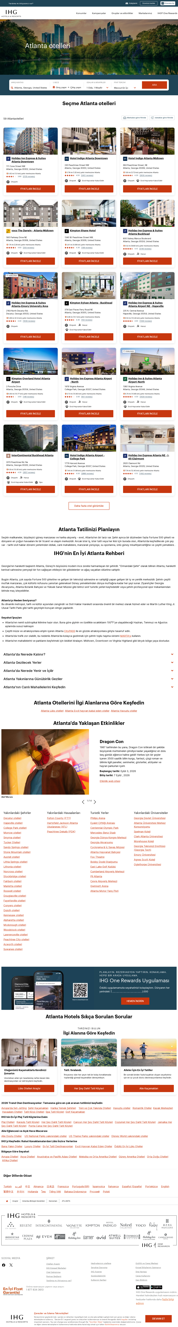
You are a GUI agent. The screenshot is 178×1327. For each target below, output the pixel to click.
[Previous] (84, 800)
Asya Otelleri (27, 1156)
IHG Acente (96, 1271)
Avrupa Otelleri (9, 1156)
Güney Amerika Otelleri (132, 1156)
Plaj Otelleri (7, 1122)
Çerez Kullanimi (143, 1275)
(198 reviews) (86, 248)
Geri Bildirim (141, 1279)
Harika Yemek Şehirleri (63, 1108)
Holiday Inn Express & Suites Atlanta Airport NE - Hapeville (146, 304)
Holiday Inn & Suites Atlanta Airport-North (145, 380)
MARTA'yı (125, 635)
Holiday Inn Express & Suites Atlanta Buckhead (145, 232)
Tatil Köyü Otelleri (34, 1111)
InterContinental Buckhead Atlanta (32, 455)
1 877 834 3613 (35, 1289)
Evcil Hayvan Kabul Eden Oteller (93, 1146)
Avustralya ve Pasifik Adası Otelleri (57, 1156)
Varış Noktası (17, 82)
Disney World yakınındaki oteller (129, 1136)
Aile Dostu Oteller (11, 1136)
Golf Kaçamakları (75, 1111)
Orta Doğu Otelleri (157, 1156)
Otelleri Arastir (53, 1263)
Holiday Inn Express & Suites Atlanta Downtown (29, 160)
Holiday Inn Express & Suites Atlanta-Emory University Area (30, 304)
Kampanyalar (99, 13)
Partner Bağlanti (53, 1276)
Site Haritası (141, 1271)
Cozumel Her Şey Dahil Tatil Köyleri (135, 1122)
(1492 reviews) (145, 473)
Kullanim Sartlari (98, 1279)
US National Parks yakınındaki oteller (45, 1136)
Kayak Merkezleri (163, 1108)
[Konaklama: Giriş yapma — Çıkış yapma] (67, 87)
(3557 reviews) (29, 472)
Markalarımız (145, 13)
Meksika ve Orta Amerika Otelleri (98, 1156)
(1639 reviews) (29, 321)
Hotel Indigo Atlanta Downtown (89, 158)
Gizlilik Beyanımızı (112, 1324)
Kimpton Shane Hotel (83, 230)
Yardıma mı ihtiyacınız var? (21, 3)
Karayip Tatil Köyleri (28, 1122)
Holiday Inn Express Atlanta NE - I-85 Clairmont (148, 457)
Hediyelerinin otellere (101, 1263)
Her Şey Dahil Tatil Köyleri (56, 1122)
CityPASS (69, 631)
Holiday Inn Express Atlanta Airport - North (91, 380)
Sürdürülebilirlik (98, 1275)
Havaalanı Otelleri (12, 1111)
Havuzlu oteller (121, 1108)
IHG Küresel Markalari (56, 1268)
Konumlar (81, 13)
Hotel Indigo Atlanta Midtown (146, 158)
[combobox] (30, 87)
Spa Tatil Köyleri (55, 1111)
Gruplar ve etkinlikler (122, 13)
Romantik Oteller (142, 1108)
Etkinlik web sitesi (110, 781)
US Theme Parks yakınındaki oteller (89, 1136)
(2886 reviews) (87, 473)
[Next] (94, 800)
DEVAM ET (158, 1318)
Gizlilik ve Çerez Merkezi (147, 1263)
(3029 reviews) (146, 397)
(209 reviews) (28, 248)
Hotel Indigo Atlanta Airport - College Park (87, 457)
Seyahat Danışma (99, 1267)
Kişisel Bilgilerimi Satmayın (148, 1267)
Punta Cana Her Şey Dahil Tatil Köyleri (51, 1125)
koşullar (124, 1319)
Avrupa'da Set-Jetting (14, 1108)
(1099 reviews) (145, 321)
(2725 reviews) (29, 176)
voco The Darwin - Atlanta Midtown (33, 230)
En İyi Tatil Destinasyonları (58, 1146)
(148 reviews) (28, 397)
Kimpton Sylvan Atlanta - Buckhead (91, 303)
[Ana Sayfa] (6, 1201)
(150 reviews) (86, 320)
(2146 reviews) (145, 249)
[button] (167, 3)
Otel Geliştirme (53, 1272)
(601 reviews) (86, 397)
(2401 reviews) (87, 175)
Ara (154, 85)
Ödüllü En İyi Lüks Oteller (128, 1146)
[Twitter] (11, 1265)
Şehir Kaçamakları (38, 1108)
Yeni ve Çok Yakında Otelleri (95, 1108)
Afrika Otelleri (10, 1160)
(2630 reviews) (146, 175)
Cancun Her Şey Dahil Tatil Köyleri (93, 1122)
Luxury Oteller (32, 1146)
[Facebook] (4, 1265)
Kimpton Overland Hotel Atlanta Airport (31, 380)
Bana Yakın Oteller (11, 1146)
